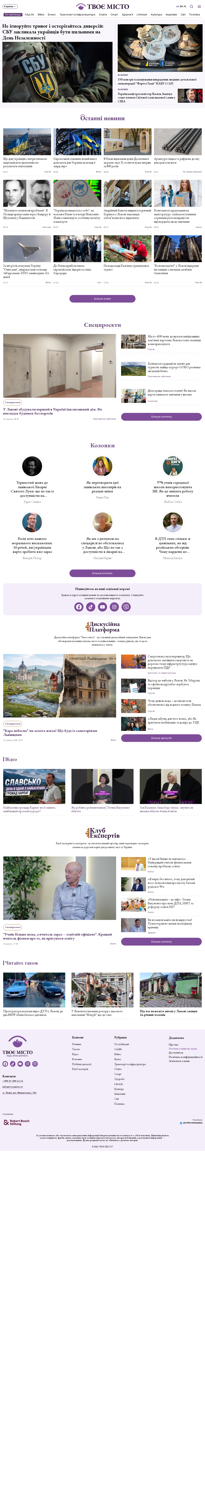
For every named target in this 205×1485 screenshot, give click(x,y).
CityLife (29, 14)
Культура (156, 14)
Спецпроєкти (102, 324)
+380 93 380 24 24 (12, 1081)
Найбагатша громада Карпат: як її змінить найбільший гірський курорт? (29, 809)
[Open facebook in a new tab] (79, 607)
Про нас (173, 1044)
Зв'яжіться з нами (179, 1061)
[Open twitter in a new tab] (126, 607)
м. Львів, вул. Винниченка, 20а (19, 1092)
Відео (11, 759)
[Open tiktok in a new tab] (90, 607)
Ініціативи (171, 14)
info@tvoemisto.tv (12, 1086)
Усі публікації (13, 14)
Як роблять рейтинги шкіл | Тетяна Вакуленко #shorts (100, 809)
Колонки (102, 445)
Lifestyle (142, 14)
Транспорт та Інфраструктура (77, 14)
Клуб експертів (80, 1069)
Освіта (103, 14)
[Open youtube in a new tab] (102, 607)
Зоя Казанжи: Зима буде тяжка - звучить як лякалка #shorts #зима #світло (166, 809)
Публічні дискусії (81, 1064)
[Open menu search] (191, 6)
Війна (41, 14)
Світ (183, 14)
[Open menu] (199, 6)
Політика (194, 14)
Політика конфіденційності (186, 1057)
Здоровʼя (127, 14)
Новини (76, 1044)
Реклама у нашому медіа (183, 1048)
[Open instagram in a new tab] (114, 607)
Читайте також (21, 963)
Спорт (114, 14)
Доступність (176, 1052)
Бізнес (52, 14)
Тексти (76, 1049)
